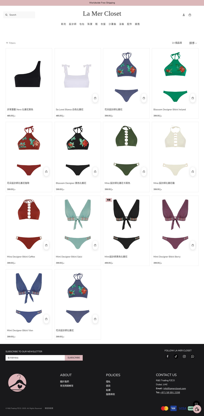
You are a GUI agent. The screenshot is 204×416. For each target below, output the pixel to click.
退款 (108, 385)
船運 (108, 390)
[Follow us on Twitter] (176, 356)
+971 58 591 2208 (170, 392)
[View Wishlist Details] (195, 15)
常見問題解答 (66, 385)
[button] (193, 43)
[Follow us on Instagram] (184, 356)
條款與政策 (49, 408)
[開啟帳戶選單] (184, 15)
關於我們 (64, 381)
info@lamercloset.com (174, 388)
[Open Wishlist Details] (196, 404)
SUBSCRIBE (74, 357)
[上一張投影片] (11, 77)
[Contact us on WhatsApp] (193, 356)
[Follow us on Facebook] (168, 356)
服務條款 (110, 394)
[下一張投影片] (46, 77)
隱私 (108, 381)
